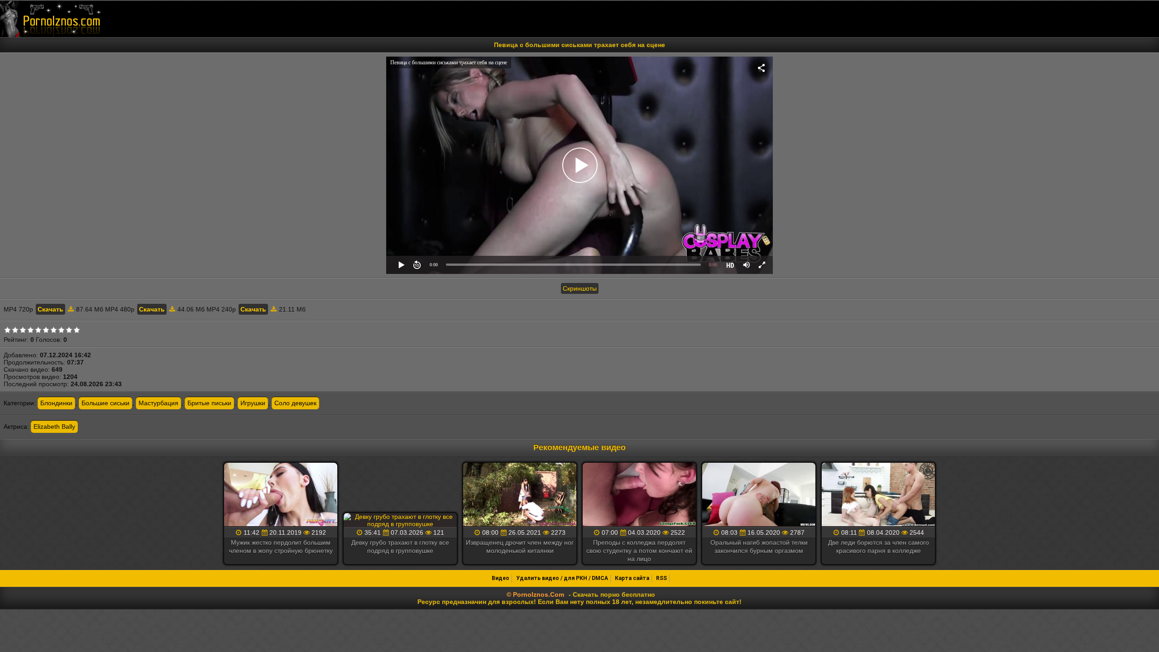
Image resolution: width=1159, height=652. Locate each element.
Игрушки (252, 403)
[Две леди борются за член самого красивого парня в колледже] (878, 495)
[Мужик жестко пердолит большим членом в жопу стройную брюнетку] (280, 495)
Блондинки (56, 403)
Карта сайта (632, 578)
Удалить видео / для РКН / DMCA (562, 578)
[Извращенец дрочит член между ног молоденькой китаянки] (519, 495)
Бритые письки (209, 403)
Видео (500, 578)
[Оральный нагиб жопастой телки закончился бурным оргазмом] (758, 495)
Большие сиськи (105, 403)
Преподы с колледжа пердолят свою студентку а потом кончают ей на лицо (639, 550)
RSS (661, 578)
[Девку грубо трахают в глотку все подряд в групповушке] (400, 520)
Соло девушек (295, 403)
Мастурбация (158, 403)
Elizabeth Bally (54, 426)
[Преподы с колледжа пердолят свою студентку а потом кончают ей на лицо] (639, 495)
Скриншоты (580, 288)
